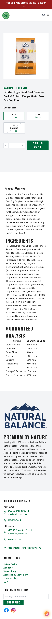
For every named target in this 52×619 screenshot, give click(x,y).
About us (8, 567)
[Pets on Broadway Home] (20, 15)
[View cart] (43, 16)
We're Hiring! (9, 571)
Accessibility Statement (15, 574)
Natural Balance (15, 88)
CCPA (5, 581)
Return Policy (10, 564)
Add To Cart (38, 145)
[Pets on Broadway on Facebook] (6, 610)
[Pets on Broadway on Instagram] (13, 610)
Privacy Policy (10, 578)
